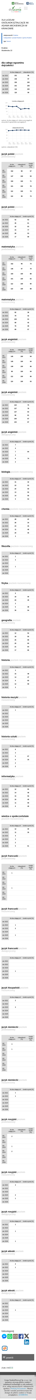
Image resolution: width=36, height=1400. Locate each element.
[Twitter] (26, 1337)
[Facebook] (21, 1338)
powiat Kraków (17, 38)
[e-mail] (15, 1338)
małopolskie (7, 38)
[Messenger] (4, 1338)
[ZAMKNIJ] (23, 1395)
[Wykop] (5, 1350)
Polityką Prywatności (18, 1388)
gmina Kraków (27, 38)
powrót (8, 1356)
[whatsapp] (9, 1338)
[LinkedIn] (26, 1343)
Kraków (15, 35)
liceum (9, 41)
